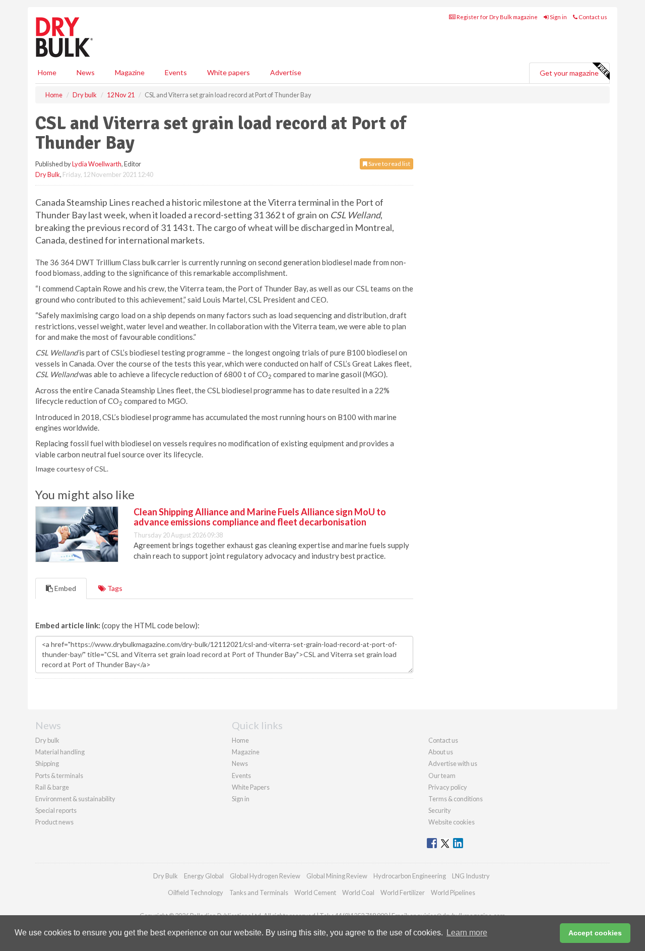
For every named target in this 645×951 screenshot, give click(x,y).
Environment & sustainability (75, 799)
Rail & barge (52, 787)
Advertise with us (452, 763)
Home (47, 72)
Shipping (47, 763)
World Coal (358, 892)
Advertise (285, 72)
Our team (442, 775)
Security (439, 810)
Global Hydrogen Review (265, 876)
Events (176, 72)
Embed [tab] (64, 588)
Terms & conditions (455, 799)
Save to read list (388, 163)
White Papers (251, 787)
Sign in (558, 17)
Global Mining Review (336, 876)
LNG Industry (471, 876)
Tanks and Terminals (258, 892)
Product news (54, 822)
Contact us (592, 17)
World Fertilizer (402, 892)
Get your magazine (569, 73)
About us (440, 752)
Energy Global (204, 876)
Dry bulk (47, 740)
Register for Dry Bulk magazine (497, 17)
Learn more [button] (466, 932)
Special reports (56, 810)
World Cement (315, 892)
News (240, 763)
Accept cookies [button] (595, 933)
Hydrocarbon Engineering (409, 876)
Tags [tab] (114, 588)
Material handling (60, 752)
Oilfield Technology (195, 892)
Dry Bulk (47, 174)
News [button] (86, 72)
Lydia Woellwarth (96, 164)
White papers (228, 72)
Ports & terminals (59, 775)
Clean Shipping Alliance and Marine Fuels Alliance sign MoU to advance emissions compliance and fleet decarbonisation (260, 516)
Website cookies (451, 822)
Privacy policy (447, 787)
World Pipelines (453, 892)
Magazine (130, 72)
